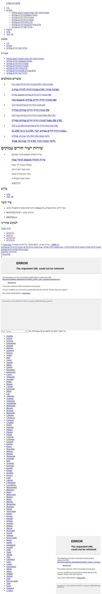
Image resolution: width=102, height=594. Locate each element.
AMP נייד (55, 244)
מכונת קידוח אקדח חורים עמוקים (14, 249)
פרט (13, 183)
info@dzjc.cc (11, 217)
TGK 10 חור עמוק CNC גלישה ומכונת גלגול (33, 141)
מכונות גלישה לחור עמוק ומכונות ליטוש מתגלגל (30, 12)
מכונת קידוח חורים (31, 247)
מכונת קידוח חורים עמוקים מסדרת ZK (30, 110)
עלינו (8, 32)
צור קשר (9, 34)
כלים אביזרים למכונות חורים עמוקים (26, 24)
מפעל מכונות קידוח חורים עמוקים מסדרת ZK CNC (37, 120)
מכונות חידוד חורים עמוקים (23, 17)
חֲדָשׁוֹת (9, 29)
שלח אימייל (5, 254)
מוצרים (9, 10)
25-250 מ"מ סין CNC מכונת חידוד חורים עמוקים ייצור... (39, 130)
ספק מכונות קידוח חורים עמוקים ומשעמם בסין (34, 99)
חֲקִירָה (17, 183)
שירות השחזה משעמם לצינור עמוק (28, 159)
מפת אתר (7, 244)
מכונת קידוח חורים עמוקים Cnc (22, 247)
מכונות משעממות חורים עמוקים (24, 15)
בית (7, 8)
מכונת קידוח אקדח (93, 247)
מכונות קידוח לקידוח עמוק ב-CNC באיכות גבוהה (35, 89)
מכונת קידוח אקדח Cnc (53, 247)
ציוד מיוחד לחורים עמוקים (22, 22)
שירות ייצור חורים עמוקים (22, 27)
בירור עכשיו (6, 228)
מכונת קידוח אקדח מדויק (74, 247)
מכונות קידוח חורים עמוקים (23, 20)
